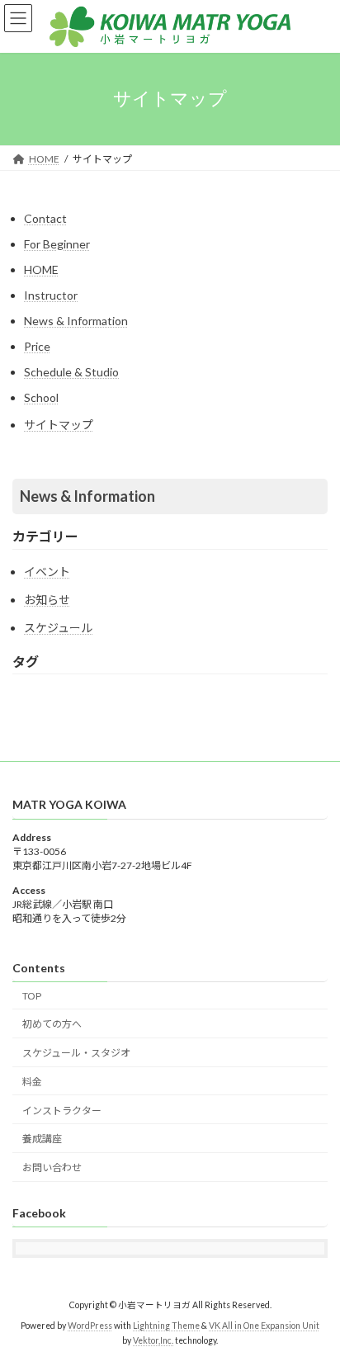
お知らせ (47, 600)
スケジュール (58, 628)
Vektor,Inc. (153, 1340)
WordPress (90, 1326)
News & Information (76, 321)
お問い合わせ (52, 1168)
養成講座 (42, 1139)
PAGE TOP (315, 1307)
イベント (47, 572)
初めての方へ (52, 1025)
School (41, 397)
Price (37, 346)
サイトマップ (58, 425)
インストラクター (62, 1110)
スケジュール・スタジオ (76, 1053)
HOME (41, 269)
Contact (45, 218)
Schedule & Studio (71, 372)
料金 (32, 1081)
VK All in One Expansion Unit (264, 1326)
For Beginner (57, 244)
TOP (31, 996)
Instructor (51, 295)
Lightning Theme (166, 1326)
